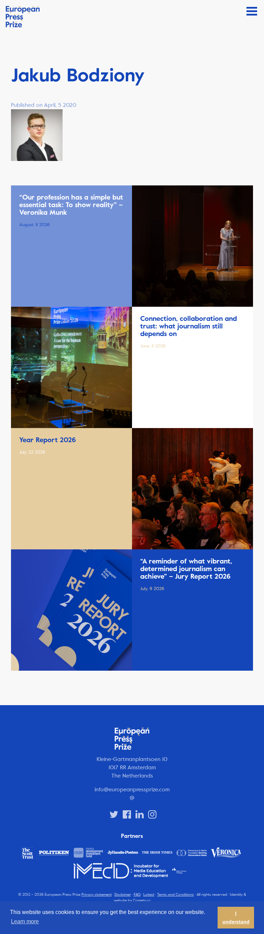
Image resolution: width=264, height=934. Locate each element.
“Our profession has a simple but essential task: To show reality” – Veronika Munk (71, 204)
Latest (148, 894)
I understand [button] (236, 917)
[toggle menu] (251, 11)
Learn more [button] (25, 921)
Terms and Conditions (175, 894)
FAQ (137, 894)
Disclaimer (122, 894)
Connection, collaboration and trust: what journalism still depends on (188, 326)
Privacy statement (96, 894)
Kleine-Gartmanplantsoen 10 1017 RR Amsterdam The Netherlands (132, 767)
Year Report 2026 (47, 440)
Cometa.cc (142, 900)
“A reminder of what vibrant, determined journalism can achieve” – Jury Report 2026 (186, 568)
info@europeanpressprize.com (132, 789)
